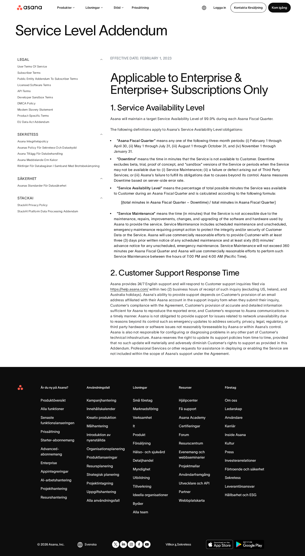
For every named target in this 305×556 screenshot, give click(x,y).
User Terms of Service (32, 66)
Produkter (64, 7)
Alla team (140, 512)
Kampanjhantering (101, 400)
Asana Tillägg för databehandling (40, 153)
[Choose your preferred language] (204, 8)
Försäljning (142, 443)
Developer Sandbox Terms (35, 97)
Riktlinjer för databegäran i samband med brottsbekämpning (58, 166)
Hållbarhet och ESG (240, 495)
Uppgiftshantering (101, 492)
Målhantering (97, 426)
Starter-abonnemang (57, 440)
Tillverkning (142, 486)
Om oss (231, 400)
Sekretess (233, 478)
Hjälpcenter (188, 400)
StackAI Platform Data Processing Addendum (47, 211)
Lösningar (93, 7)
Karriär (230, 426)
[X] (115, 544)
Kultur (229, 443)
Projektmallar (189, 466)
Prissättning (140, 7)
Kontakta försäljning (248, 7)
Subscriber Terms (28, 72)
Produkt (139, 435)
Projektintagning (100, 483)
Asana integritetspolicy (32, 141)
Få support (187, 409)
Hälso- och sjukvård (149, 452)
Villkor (170, 544)
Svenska (91, 544)
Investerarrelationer (240, 460)
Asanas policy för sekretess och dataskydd (47, 147)
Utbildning (141, 478)
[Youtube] (146, 544)
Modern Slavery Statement (35, 109)
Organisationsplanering (106, 449)
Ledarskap (233, 409)
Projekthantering (54, 488)
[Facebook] (139, 544)
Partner (184, 492)
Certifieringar (189, 426)
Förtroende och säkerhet (244, 469)
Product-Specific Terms (33, 115)
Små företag (142, 400)
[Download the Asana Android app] (249, 544)
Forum (184, 435)
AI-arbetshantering (56, 480)
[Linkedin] (123, 544)
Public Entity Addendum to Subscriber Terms (47, 78)
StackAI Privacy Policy (32, 205)
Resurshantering (54, 497)
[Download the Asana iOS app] (219, 544)
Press (229, 452)
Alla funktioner (52, 409)
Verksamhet (142, 417)
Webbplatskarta (192, 500)
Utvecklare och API (194, 483)
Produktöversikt (53, 400)
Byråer (138, 503)
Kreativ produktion (101, 417)
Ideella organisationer (150, 495)
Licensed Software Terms (34, 85)
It (134, 426)
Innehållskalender (101, 409)
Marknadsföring (145, 409)
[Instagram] (131, 544)
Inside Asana (235, 435)
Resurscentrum (191, 443)
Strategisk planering (103, 474)
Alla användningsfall (103, 500)
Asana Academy (192, 417)
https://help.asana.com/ (129, 289)
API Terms (24, 91)
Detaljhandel (143, 460)
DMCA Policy (26, 103)
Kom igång (279, 7)
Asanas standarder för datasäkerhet (41, 185)
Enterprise (49, 463)
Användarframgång (194, 474)
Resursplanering (100, 466)
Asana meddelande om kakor (37, 160)
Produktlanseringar (102, 457)
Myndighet (141, 469)
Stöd (117, 7)
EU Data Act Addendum (33, 122)
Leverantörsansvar (240, 486)
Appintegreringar (54, 471)
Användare (233, 417)
